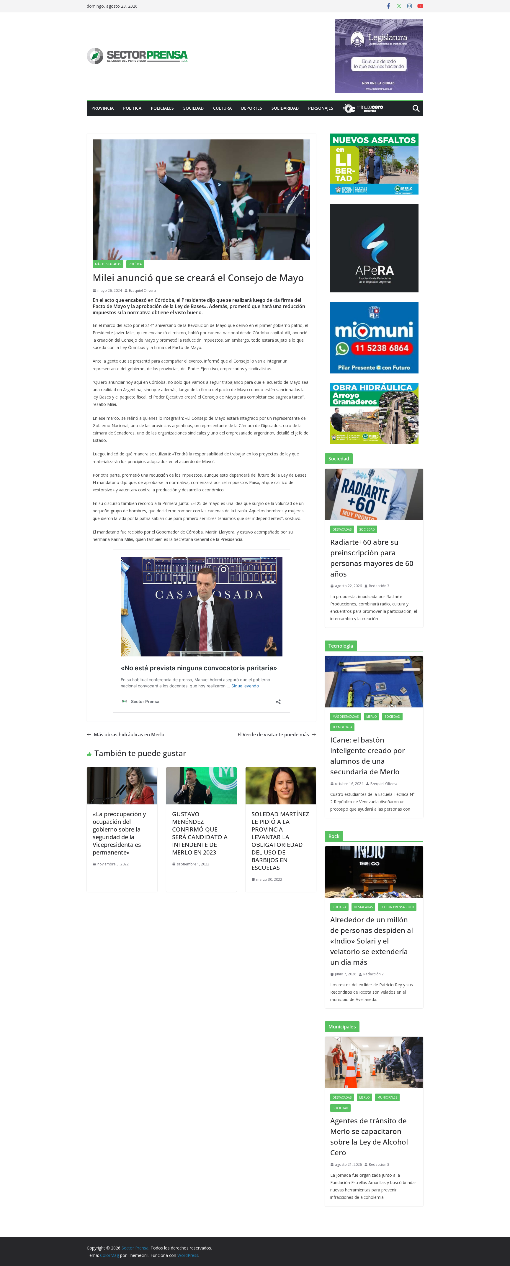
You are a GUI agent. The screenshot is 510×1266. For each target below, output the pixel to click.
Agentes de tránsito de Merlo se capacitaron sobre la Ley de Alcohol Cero (369, 1136)
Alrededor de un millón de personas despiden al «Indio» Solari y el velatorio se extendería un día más (371, 941)
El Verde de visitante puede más (273, 734)
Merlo (371, 717)
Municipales (387, 1097)
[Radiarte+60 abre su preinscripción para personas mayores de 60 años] (374, 494)
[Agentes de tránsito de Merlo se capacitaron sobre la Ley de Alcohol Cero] (374, 1062)
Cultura (222, 108)
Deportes (251, 108)
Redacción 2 (373, 974)
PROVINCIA (102, 108)
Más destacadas (108, 264)
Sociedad (193, 108)
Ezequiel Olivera (142, 290)
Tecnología (342, 727)
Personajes (320, 108)
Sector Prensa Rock (397, 907)
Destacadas (342, 529)
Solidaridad (285, 108)
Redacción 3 (379, 585)
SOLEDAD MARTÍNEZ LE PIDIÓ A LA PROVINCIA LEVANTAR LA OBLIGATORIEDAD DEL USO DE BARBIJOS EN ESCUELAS (280, 841)
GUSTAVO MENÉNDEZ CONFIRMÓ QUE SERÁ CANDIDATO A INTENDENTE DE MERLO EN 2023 (200, 833)
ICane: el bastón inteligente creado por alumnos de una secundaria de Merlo (367, 755)
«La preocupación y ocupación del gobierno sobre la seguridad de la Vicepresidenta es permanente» (119, 833)
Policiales (162, 108)
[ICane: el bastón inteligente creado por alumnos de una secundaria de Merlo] (374, 681)
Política (132, 108)
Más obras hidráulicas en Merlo (129, 734)
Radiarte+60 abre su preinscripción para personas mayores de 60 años (371, 558)
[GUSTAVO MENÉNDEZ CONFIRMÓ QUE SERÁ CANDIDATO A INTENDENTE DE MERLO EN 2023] (201, 771)
